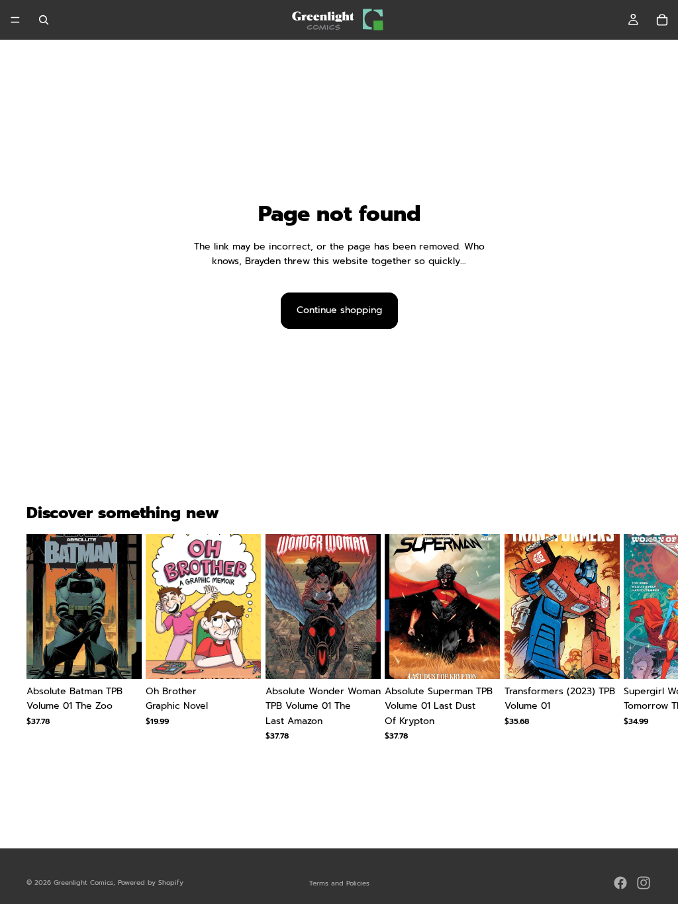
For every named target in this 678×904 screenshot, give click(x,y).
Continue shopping (339, 310)
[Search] (43, 19)
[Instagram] (644, 883)
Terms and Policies (339, 883)
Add (133, 658)
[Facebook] (620, 883)
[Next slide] (636, 644)
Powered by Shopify (150, 882)
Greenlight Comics (83, 882)
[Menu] (15, 20)
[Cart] (662, 19)
